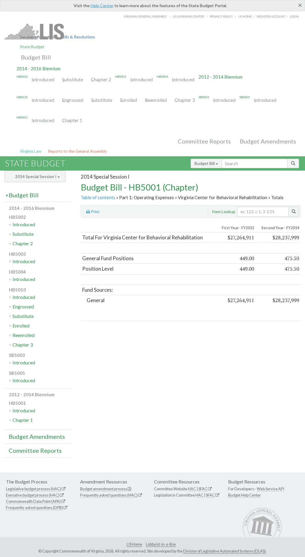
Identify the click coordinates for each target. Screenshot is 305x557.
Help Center (102, 5)
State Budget (32, 46)
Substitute (72, 79)
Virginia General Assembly (145, 16)
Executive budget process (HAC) (32, 495)
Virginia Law (30, 151)
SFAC (202, 488)
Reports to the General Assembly (77, 151)
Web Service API (270, 488)
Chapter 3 (185, 100)
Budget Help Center (244, 495)
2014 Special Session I (36, 176)
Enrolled (128, 100)
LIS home (245, 16)
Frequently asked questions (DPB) (34, 507)
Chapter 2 (101, 79)
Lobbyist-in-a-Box (161, 544)
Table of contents (98, 197)
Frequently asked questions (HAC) (109, 495)
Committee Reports (204, 141)
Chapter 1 (72, 120)
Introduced (43, 79)
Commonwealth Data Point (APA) (33, 501)
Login (294, 16)
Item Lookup (223, 211)
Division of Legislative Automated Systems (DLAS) (224, 551)
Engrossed (72, 100)
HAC (192, 488)
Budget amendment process (103, 488)
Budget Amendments (268, 141)
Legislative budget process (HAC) (33, 488)
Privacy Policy (221, 16)
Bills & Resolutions (78, 37)
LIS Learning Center (188, 16)
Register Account (271, 16)
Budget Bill (36, 57)
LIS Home (134, 544)
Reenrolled (156, 100)
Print (95, 211)
